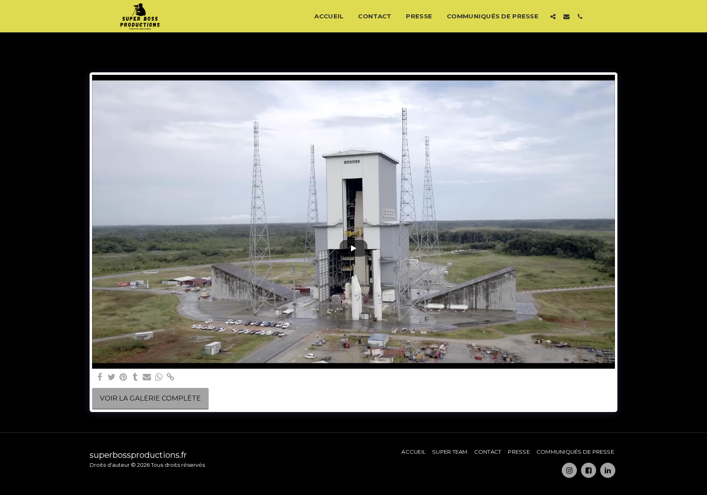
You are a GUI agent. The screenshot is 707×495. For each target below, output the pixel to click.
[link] (171, 377)
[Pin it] (123, 377)
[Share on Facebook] (99, 377)
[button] (553, 16)
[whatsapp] (159, 377)
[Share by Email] (147, 377)
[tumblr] (135, 377)
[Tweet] (111, 377)
